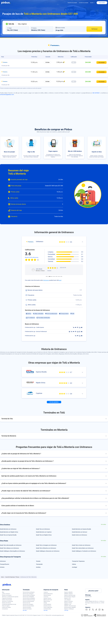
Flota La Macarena (48, 607)
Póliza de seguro (6, 605)
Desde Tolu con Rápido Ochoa (44, 535)
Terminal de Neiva (27, 607)
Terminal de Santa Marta (28, 605)
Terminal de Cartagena (28, 604)
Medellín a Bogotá (68, 593)
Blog (3, 592)
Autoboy (38, 567)
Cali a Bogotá (67, 599)
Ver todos (103, 524)
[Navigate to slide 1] (46, 276)
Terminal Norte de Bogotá (28, 592)
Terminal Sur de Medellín (28, 596)
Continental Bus (47, 608)
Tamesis (38, 561)
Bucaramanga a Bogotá (69, 596)
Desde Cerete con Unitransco (79, 535)
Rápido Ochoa (47, 601)
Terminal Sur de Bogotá (28, 593)
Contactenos (5, 608)
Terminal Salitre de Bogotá (29, 595)
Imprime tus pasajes (72, 2)
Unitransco (46, 280)
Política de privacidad (7, 599)
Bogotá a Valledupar (69, 608)
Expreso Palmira (47, 598)
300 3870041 (96, 93)
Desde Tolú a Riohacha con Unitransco (46, 548)
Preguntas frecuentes (7, 598)
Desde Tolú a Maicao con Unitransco (9, 548)
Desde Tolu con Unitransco (43, 529)
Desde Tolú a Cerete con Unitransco (81, 545)
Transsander (39, 564)
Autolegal (74, 567)
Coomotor (46, 596)
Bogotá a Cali (67, 598)
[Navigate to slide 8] (58, 276)
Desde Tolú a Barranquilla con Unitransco (10, 545)
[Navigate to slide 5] (53, 276)
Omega (45, 602)
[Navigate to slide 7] (56, 276)
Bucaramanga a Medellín (70, 607)
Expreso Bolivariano (48, 593)
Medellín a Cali (67, 604)
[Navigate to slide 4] (51, 276)
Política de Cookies (6, 607)
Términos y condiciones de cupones (10, 596)
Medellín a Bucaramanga (70, 605)
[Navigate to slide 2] (48, 276)
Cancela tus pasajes (83, 2)
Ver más (25, 610)
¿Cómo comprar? (6, 593)
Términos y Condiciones (7, 601)
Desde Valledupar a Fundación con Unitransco (84, 551)
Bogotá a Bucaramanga (69, 595)
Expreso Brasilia (47, 595)
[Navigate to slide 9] (60, 276)
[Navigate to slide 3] (50, 276)
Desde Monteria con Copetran (44, 532)
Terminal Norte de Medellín (29, 598)
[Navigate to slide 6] (55, 276)
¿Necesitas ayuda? (93, 590)
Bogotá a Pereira (68, 602)
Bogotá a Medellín (68, 592)
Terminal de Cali (26, 602)
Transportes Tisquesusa (78, 561)
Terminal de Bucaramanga (29, 599)
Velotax (74, 564)
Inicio (2, 577)
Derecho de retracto (6, 602)
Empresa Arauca (47, 605)
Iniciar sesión (102, 2)
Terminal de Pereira (27, 608)
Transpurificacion (4, 564)
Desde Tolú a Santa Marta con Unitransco (83, 548)
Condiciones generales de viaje (9, 604)
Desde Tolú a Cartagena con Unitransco (46, 545)
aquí (60, 280)
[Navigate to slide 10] (61, 276)
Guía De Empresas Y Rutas (12, 577)
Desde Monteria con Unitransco (8, 529)
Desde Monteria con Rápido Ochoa (9, 532)
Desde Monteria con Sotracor (79, 532)
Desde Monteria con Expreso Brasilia (81, 529)
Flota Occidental (47, 604)
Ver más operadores (54, 402)
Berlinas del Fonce (48, 599)
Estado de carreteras (6, 595)
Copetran (46, 592)
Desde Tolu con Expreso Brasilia (8, 535)
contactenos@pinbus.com (7, 94)
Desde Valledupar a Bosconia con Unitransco (47, 551)
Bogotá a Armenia (68, 601)
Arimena (2, 567)
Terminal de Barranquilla (28, 601)
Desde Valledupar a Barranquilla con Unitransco (12, 551)
